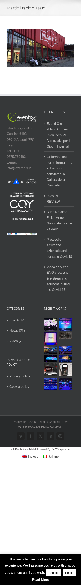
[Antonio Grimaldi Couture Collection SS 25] (65, 336)
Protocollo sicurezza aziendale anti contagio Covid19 (59, 248)
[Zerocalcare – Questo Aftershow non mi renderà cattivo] (50, 370)
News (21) (17, 330)
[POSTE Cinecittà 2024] (65, 358)
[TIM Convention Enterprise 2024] (50, 358)
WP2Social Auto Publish (23, 449)
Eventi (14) (17, 320)
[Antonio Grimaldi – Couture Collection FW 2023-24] (65, 370)
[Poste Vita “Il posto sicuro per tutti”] (65, 350)
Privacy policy (19, 376)
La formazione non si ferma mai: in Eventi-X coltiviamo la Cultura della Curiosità (59, 171)
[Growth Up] (65, 324)
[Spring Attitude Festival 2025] (50, 324)
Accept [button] (53, 572)
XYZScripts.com (61, 449)
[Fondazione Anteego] (50, 339)
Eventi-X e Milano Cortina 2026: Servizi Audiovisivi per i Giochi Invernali (58, 135)
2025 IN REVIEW (53, 198)
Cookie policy (19, 386)
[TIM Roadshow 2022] (65, 384)
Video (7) (16, 341)
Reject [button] (69, 572)
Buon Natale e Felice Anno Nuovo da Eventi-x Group (59, 220)
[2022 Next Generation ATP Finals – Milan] (50, 384)
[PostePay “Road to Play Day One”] (50, 350)
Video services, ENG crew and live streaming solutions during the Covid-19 (58, 278)
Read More (40, 579)
